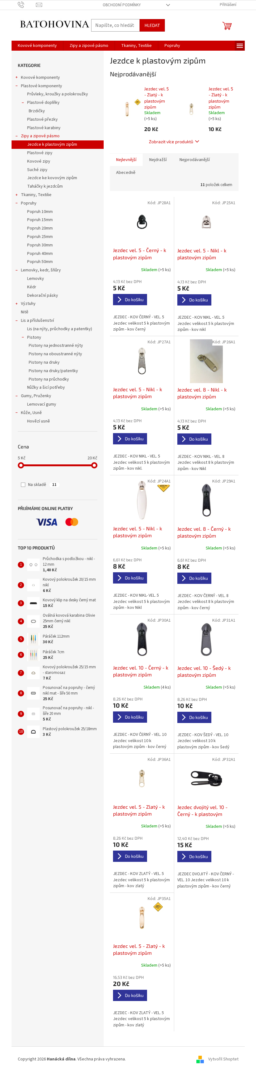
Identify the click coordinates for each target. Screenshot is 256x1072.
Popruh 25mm (40, 237)
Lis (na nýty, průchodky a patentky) (59, 329)
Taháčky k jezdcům (45, 186)
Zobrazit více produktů (171, 141)
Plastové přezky (42, 119)
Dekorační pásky (42, 295)
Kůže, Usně (31, 413)
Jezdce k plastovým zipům (52, 144)
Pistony (34, 337)
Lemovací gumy (41, 404)
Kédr (31, 287)
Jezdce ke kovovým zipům (52, 178)
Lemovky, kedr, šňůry (41, 270)
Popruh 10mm (40, 212)
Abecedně (125, 172)
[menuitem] (37, 46)
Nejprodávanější (195, 160)
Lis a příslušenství (37, 320)
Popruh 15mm (40, 220)
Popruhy (29, 203)
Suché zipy (37, 170)
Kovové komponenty (40, 77)
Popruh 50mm (40, 262)
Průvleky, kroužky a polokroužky (57, 94)
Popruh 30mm (40, 245)
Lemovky (35, 279)
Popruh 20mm (40, 228)
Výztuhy (28, 304)
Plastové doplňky (43, 102)
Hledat (152, 25)
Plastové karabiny (44, 128)
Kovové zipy (38, 161)
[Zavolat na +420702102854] (27, 5)
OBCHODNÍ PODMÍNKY (122, 5)
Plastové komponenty (41, 86)
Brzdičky (37, 111)
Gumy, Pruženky (36, 396)
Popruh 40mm (40, 253)
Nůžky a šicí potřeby (46, 387)
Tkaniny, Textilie (36, 195)
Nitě (24, 312)
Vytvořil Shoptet (223, 1059)
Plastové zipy (39, 153)
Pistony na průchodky (49, 379)
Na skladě (42, 485)
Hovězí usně (38, 421)
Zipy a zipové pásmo (40, 136)
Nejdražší (158, 160)
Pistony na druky (44, 362)
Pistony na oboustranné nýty (55, 354)
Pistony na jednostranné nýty (56, 345)
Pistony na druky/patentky (53, 371)
